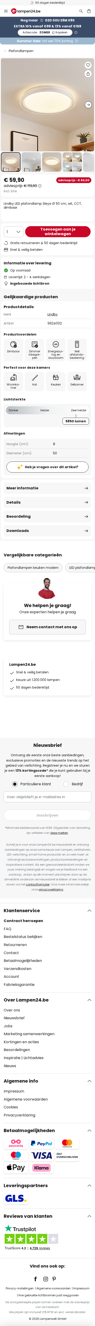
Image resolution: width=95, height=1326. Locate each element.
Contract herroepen (23, 920)
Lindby (53, 314)
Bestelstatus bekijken (23, 936)
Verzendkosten (17, 968)
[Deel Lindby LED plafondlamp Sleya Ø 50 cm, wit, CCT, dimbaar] (88, 73)
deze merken (59, 833)
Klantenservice (22, 910)
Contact (11, 952)
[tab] (47, 947)
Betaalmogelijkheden (23, 960)
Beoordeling (18, 516)
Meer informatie (22, 488)
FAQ (7, 929)
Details (13, 502)
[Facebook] (38, 1279)
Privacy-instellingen (20, 1288)
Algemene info (21, 1081)
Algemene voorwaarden (26, 1099)
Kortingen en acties (21, 1042)
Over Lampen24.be (26, 1000)
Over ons (12, 1010)
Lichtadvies (34, 1057)
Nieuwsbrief (14, 1018)
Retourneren (15, 944)
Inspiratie (12, 1057)
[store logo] (28, 11)
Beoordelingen (17, 1049)
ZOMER (45, 32)
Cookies (11, 1107)
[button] (11, 162)
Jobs (8, 1026)
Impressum (14, 1091)
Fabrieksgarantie (19, 984)
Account (11, 976)
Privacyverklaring (19, 1115)
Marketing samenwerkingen (29, 1034)
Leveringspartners (26, 1185)
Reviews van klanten (28, 1216)
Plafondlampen (21, 51)
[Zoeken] (81, 11)
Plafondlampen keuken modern (33, 567)
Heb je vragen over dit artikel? (51, 467)
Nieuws (10, 1066)
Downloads (17, 530)
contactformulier (38, 884)
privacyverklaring (51, 889)
